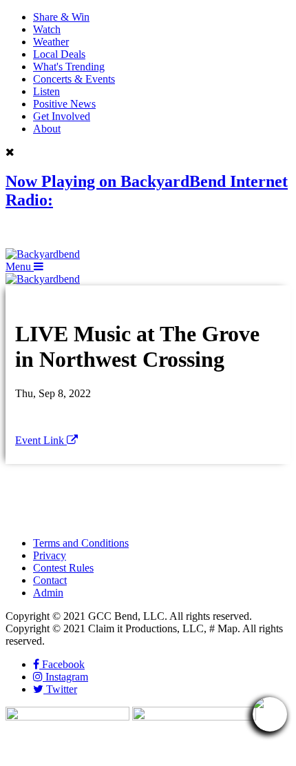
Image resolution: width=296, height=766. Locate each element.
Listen (46, 91)
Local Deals (59, 54)
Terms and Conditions (81, 543)
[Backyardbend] (43, 254)
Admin (48, 592)
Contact (50, 580)
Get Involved (61, 116)
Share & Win (61, 17)
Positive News (64, 104)
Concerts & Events (74, 79)
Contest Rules (63, 568)
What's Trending (69, 66)
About (47, 128)
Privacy (49, 555)
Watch (47, 29)
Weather (51, 42)
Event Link (41, 440)
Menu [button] (20, 266)
